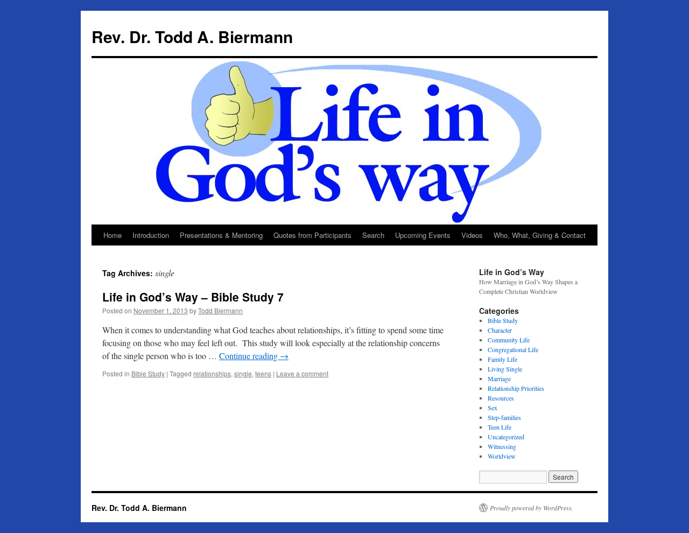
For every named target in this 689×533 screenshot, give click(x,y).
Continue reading (254, 355)
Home (112, 235)
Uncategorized (506, 436)
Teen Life (499, 427)
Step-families (504, 417)
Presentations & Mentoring (221, 235)
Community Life (509, 339)
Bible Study (148, 373)
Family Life (502, 359)
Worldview (502, 456)
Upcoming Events (423, 235)
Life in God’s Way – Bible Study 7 (193, 297)
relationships (212, 373)
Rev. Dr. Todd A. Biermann (192, 36)
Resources (501, 398)
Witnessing (502, 446)
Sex (492, 407)
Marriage (499, 378)
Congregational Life (513, 349)
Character (500, 330)
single (243, 373)
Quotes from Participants (312, 235)
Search (373, 235)
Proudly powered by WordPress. (531, 507)
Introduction (150, 235)
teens (263, 373)
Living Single (505, 368)
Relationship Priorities (516, 388)
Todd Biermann (220, 310)
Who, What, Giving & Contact (540, 235)
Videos (472, 235)
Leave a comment (302, 373)
